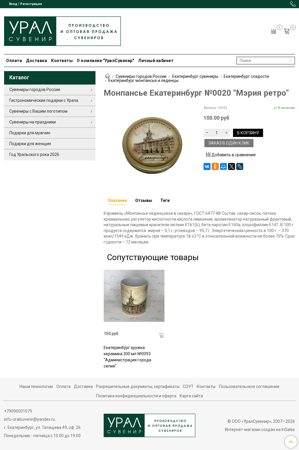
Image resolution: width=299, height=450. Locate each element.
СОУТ (188, 386)
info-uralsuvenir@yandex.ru (29, 419)
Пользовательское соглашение (249, 386)
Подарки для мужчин (29, 132)
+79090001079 (18, 411)
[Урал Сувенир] (62, 30)
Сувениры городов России (141, 76)
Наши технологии (36, 386)
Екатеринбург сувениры (195, 76)
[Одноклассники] (215, 166)
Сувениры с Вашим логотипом (38, 111)
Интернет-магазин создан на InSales (260, 429)
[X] (231, 166)
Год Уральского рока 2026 (34, 154)
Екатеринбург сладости (246, 76)
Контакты (62, 60)
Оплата (14, 60)
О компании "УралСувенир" (105, 60)
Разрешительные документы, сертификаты (138, 386)
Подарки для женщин (30, 143)
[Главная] (107, 76)
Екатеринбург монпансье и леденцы (143, 80)
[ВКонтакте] (207, 166)
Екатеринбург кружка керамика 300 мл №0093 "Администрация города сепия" (127, 356)
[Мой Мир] (223, 166)
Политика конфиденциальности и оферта (136, 396)
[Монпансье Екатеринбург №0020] (149, 144)
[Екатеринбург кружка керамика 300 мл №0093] (134, 296)
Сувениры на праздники (32, 122)
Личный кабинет (155, 60)
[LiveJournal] (239, 166)
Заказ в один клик (228, 143)
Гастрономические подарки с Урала (43, 100)
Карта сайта (191, 396)
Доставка (36, 60)
